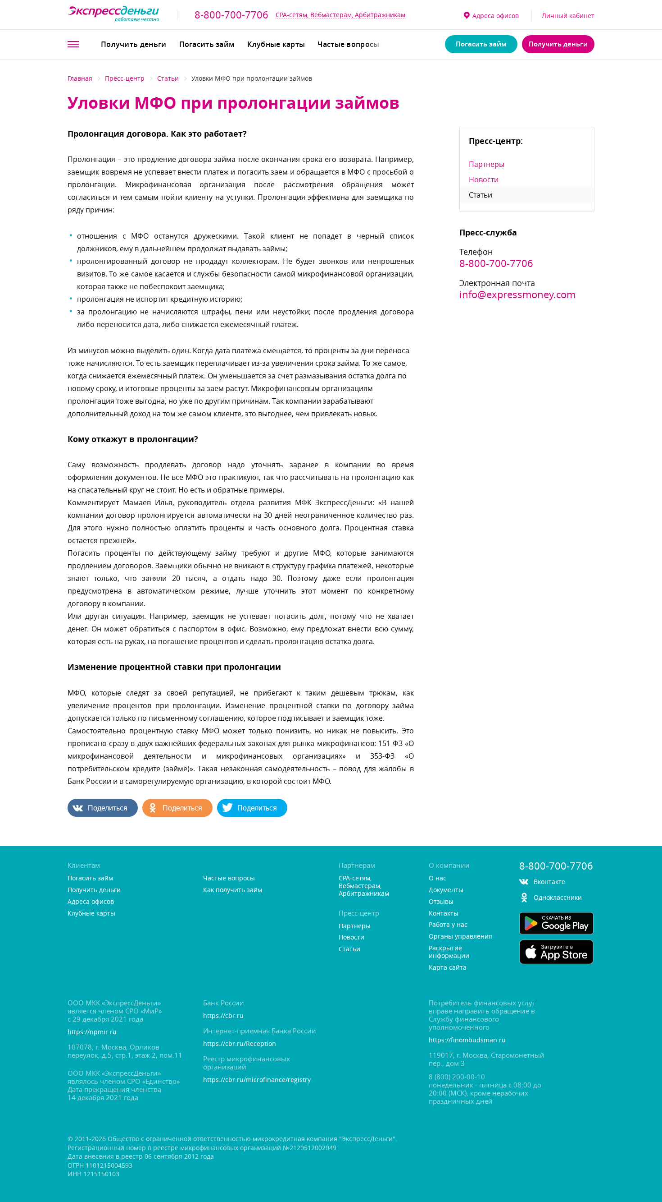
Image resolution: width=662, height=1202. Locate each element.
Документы (446, 890)
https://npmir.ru (92, 1032)
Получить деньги (134, 44)
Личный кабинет (568, 15)
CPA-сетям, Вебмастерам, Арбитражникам (340, 14)
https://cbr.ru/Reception (239, 1044)
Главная (80, 78)
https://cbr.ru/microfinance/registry (257, 1080)
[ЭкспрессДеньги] (114, 14)
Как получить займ (232, 890)
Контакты (443, 913)
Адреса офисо (495, 15)
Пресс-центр (125, 78)
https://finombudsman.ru (467, 1040)
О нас (437, 878)
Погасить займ (207, 44)
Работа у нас (448, 925)
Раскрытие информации (449, 952)
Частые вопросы (348, 44)
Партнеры (486, 164)
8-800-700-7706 (231, 15)
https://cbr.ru (223, 1016)
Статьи (168, 78)
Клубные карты (276, 44)
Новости (484, 179)
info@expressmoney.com (517, 294)
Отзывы (441, 902)
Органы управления (460, 936)
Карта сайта (448, 968)
